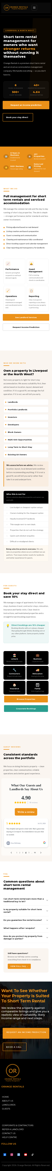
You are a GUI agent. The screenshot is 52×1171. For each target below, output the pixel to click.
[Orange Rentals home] (16, 8)
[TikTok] (32, 1154)
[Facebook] (4, 1154)
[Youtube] (25, 1154)
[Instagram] (11, 1154)
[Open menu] (34, 7)
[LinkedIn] (18, 1154)
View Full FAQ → (19, 966)
